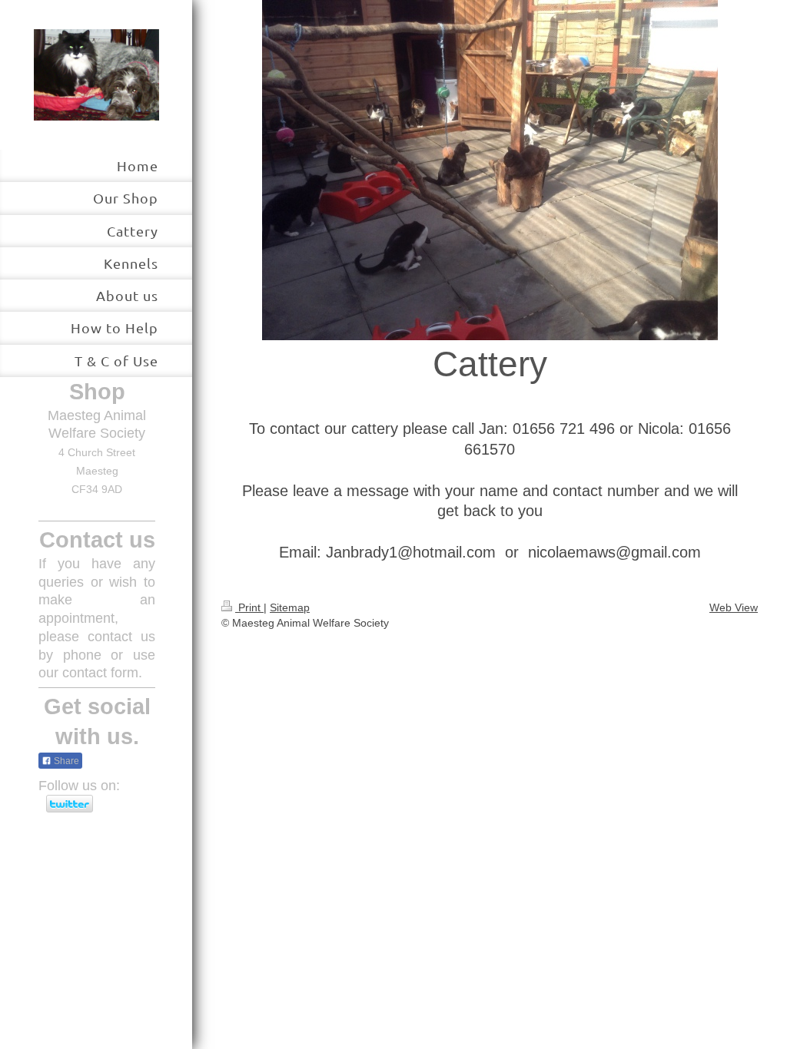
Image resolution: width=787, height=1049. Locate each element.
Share (65, 761)
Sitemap (290, 607)
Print (249, 607)
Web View (733, 607)
